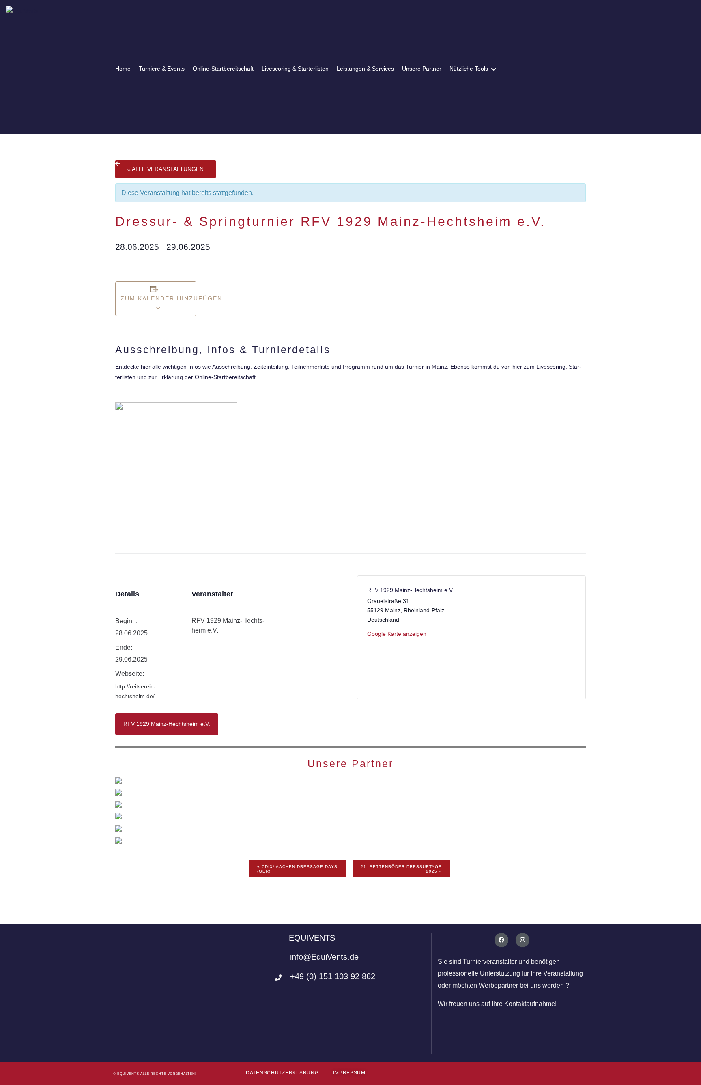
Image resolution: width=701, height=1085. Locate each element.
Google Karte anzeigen (396, 633)
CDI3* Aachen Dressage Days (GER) (297, 868)
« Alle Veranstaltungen (165, 169)
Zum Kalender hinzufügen (155, 298)
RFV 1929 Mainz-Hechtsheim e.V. (166, 723)
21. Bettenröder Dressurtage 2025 (401, 868)
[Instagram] (522, 940)
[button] (282, 1073)
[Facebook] (501, 940)
